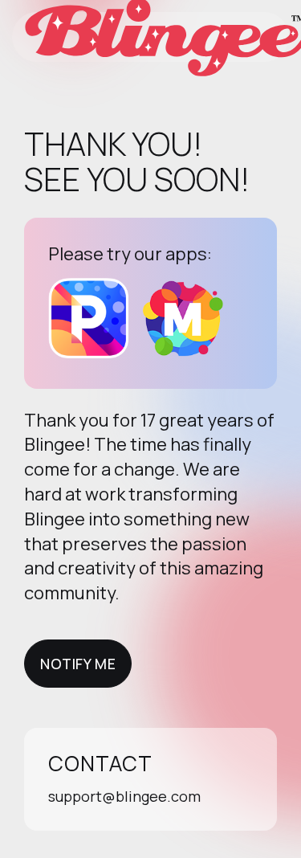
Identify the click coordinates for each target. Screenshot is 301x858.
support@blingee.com (124, 796)
